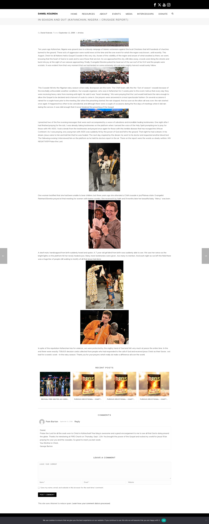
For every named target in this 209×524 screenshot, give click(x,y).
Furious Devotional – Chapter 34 (154, 399)
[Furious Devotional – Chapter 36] (88, 384)
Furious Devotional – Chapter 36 (88, 399)
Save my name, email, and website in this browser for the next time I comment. (72, 488)
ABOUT (103, 13)
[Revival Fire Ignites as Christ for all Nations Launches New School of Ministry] (55, 384)
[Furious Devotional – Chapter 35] (121, 384)
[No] (206, 520)
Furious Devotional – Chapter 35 (121, 399)
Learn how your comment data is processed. (91, 503)
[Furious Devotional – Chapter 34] (154, 384)
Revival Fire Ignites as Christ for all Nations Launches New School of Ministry (55, 399)
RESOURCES (88, 13)
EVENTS (116, 13)
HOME (74, 13)
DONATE (163, 13)
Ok (164, 520)
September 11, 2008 (67, 33)
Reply (77, 421)
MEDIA (129, 13)
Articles (81, 33)
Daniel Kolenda (46, 33)
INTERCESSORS (145, 13)
